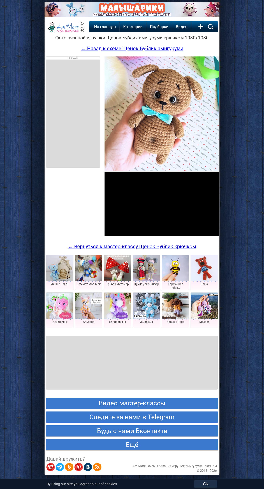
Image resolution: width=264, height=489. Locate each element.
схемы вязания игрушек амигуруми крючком (182, 466)
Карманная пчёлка (175, 285)
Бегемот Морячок (89, 284)
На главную (105, 26)
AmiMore (68, 28)
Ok (206, 483)
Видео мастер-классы (132, 403)
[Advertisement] (73, 113)
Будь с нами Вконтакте (132, 431)
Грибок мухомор (118, 284)
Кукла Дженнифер (146, 284)
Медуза (204, 322)
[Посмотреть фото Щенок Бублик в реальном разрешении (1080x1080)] (162, 170)
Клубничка (60, 322)
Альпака (88, 322)
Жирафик (146, 322)
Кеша (204, 284)
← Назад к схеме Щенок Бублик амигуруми (132, 48)
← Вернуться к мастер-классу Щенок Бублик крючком (132, 246)
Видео (181, 26)
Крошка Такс (175, 322)
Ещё (132, 445)
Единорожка (117, 322)
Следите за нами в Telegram (132, 417)
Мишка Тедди (59, 284)
